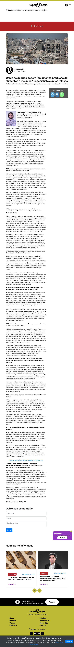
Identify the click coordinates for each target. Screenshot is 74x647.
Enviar (9, 530)
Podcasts (13, 625)
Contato (43, 625)
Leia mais (11, 584)
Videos (12, 623)
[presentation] (34, 590)
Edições (43, 618)
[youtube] (62, 94)
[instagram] (31, 633)
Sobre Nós (44, 623)
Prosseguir (69, 641)
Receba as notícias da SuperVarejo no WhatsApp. (26, 460)
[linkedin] (57, 94)
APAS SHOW (45, 620)
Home (11, 618)
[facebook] (52, 94)
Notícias (12, 620)
